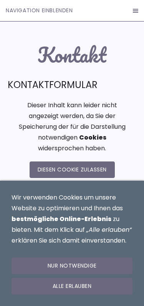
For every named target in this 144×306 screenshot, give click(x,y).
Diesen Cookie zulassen (72, 169)
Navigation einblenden (39, 10)
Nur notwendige (72, 265)
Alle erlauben (72, 286)
